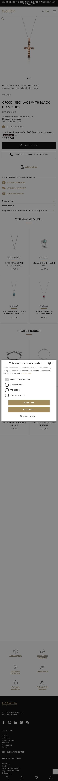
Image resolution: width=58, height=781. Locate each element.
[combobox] (49, 363)
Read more (27, 373)
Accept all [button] (29, 403)
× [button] (53, 363)
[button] (29, 416)
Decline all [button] (29, 409)
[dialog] (28, 390)
